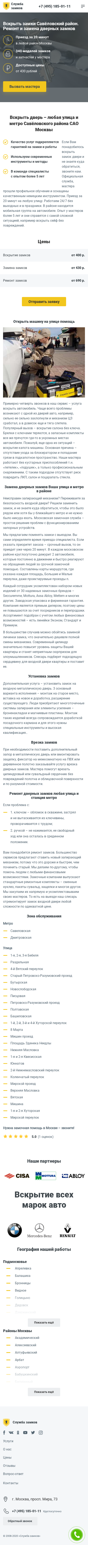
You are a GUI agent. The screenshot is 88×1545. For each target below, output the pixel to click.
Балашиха (22, 1276)
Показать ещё (44, 1322)
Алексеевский (25, 1345)
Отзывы (9, 1466)
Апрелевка (23, 1268)
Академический (27, 1338)
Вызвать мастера (24, 86)
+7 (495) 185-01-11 (55, 6)
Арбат (19, 1360)
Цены (7, 1457)
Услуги (8, 1441)
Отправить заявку (44, 301)
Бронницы (22, 1283)
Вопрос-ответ (13, 1474)
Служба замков (17, 6)
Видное (20, 1290)
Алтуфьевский (26, 1352)
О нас (7, 1449)
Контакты (10, 1483)
